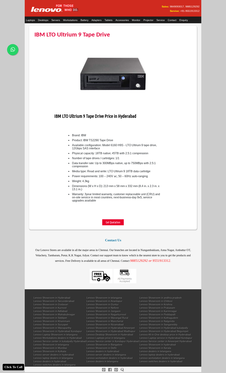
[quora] (122, 370)
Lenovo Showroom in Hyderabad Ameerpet (111, 327)
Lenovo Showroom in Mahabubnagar (54, 314)
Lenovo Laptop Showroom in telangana (56, 334)
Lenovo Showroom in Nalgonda (157, 321)
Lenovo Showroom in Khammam (52, 321)
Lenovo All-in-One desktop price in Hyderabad (165, 334)
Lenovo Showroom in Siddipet (50, 317)
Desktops (43, 20)
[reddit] (116, 370)
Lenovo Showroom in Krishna (155, 304)
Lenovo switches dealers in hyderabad (160, 361)
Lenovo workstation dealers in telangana (162, 358)
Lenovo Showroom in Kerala (155, 348)
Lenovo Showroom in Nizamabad (105, 324)
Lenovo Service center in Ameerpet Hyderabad (165, 341)
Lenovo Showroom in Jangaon (104, 311)
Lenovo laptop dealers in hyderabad (159, 354)
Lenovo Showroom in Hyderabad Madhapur (111, 331)
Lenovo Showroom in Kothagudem (158, 317)
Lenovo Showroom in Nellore (103, 307)
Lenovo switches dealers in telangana (55, 364)
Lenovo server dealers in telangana (106, 354)
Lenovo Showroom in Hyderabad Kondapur (58, 331)
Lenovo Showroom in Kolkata (50, 351)
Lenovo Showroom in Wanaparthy (52, 327)
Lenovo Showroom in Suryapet (51, 324)
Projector (148, 20)
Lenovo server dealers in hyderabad (54, 354)
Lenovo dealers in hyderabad (103, 351)
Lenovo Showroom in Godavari (51, 304)
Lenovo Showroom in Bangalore (104, 344)
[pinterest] (103, 370)
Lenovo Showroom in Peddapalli (157, 314)
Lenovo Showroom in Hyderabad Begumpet (163, 331)
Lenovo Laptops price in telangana (106, 338)
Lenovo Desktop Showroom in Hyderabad (110, 334)
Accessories (122, 20)
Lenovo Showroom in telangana (104, 297)
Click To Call (13, 367)
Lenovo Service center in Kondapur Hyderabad (113, 341)
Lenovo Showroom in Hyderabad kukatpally (163, 327)
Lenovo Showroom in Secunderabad (54, 301)
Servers (55, 20)
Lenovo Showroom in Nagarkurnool (106, 314)
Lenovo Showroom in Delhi (102, 348)
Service (160, 20)
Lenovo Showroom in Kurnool (50, 307)
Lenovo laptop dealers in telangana (53, 358)
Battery (84, 20)
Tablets (108, 20)
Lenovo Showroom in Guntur (103, 304)
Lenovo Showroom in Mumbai (50, 348)
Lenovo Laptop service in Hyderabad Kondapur (165, 338)
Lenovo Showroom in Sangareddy (158, 324)
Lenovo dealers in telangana (155, 351)
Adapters (96, 20)
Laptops (30, 20)
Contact (172, 20)
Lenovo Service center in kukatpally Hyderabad (60, 341)
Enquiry (183, 20)
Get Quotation (113, 222)
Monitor (136, 20)
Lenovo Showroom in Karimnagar (158, 311)
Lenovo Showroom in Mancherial (105, 321)
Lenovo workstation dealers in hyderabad (110, 358)
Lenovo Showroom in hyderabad (157, 344)
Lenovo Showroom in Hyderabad (52, 297)
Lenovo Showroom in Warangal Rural (107, 317)
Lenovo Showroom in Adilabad (50, 311)
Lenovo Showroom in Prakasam (157, 307)
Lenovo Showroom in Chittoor (156, 301)
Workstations (70, 20)
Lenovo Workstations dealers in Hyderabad (58, 338)
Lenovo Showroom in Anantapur (104, 301)
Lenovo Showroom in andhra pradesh (160, 297)
